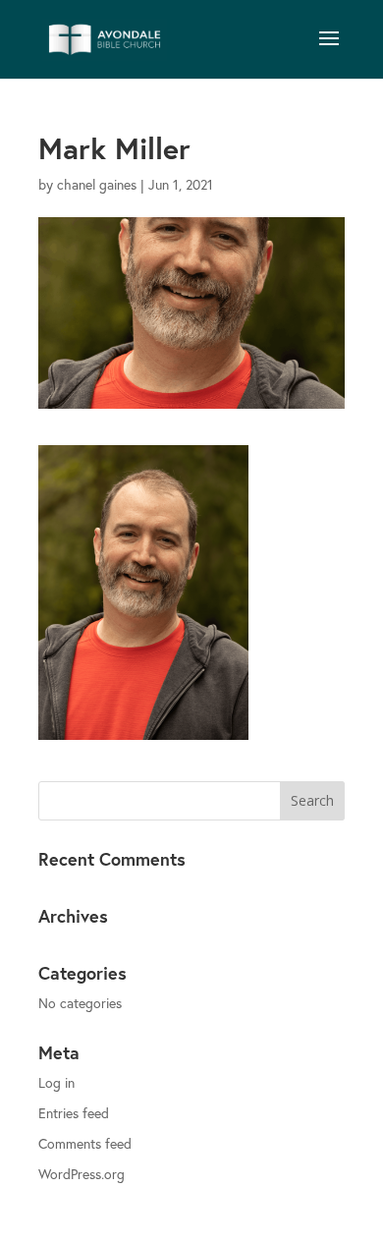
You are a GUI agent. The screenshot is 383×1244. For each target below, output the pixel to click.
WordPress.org (81, 1173)
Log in (56, 1082)
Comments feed (85, 1143)
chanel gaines (97, 184)
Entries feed (73, 1112)
